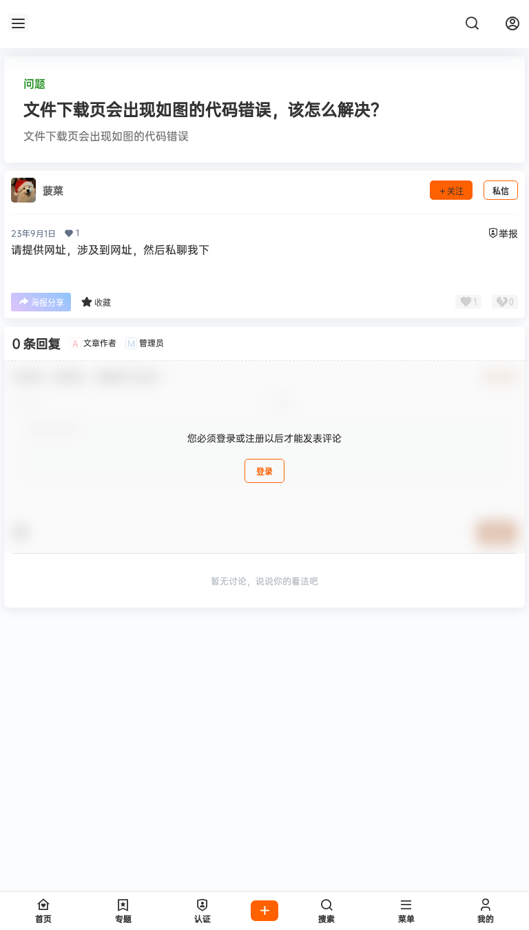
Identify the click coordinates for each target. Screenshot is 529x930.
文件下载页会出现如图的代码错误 (106, 135)
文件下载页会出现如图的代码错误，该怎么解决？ (205, 109)
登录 (264, 471)
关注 (455, 191)
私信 (500, 191)
